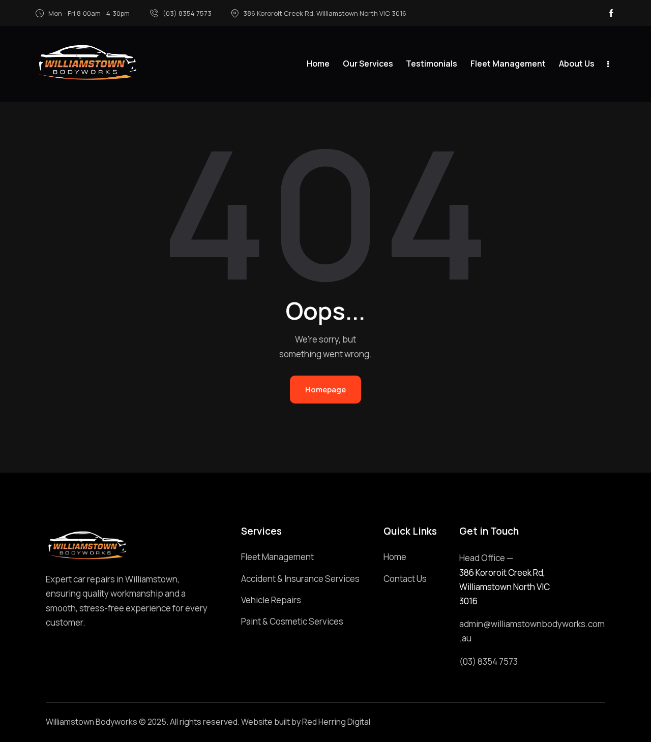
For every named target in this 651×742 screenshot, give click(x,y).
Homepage (325, 389)
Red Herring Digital (336, 721)
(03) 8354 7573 (488, 661)
